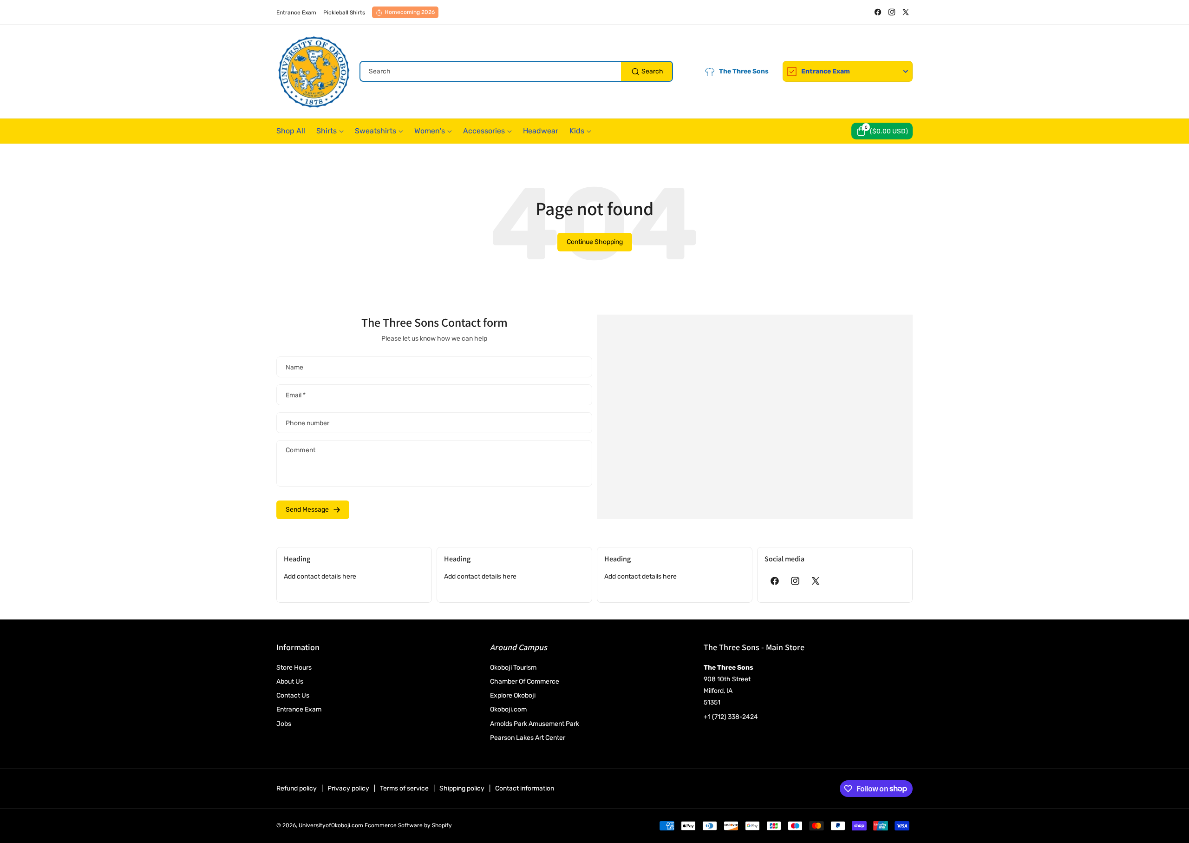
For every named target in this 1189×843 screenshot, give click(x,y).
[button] (882, 131)
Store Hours (294, 668)
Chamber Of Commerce (524, 681)
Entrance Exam (298, 709)
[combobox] (516, 71)
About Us (289, 681)
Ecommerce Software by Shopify (408, 825)
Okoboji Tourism (513, 668)
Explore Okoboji (513, 695)
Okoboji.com (508, 709)
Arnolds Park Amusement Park (534, 724)
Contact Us (292, 695)
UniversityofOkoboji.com (331, 825)
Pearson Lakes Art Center (527, 738)
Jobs (283, 724)
